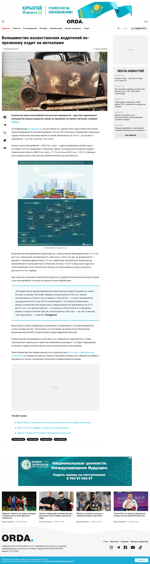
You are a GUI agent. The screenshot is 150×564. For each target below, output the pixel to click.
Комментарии (56, 28)
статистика (61, 439)
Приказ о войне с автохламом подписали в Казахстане (44, 433)
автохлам (33, 439)
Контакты (114, 541)
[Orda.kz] (17, 544)
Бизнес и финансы (73, 28)
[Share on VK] (5, 148)
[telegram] (118, 548)
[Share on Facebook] (5, 117)
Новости (16, 28)
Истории (43, 28)
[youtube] (133, 548)
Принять (141, 560)
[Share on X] (5, 140)
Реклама (125, 541)
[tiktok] (140, 548)
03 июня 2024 (9, 49)
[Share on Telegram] (5, 125)
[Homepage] (75, 21)
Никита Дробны (101, 49)
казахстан (47, 439)
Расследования (30, 28)
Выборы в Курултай (139, 541)
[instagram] (111, 548)
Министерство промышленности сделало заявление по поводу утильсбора (54, 422)
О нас (105, 541)
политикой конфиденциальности (61, 561)
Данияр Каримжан (8, 522)
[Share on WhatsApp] (5, 133)
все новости (130, 135)
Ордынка (6, 28)
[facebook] (125, 548)
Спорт (86, 28)
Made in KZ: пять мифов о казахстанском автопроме (43, 428)
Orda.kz (15, 122)
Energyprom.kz (35, 129)
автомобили (19, 439)
